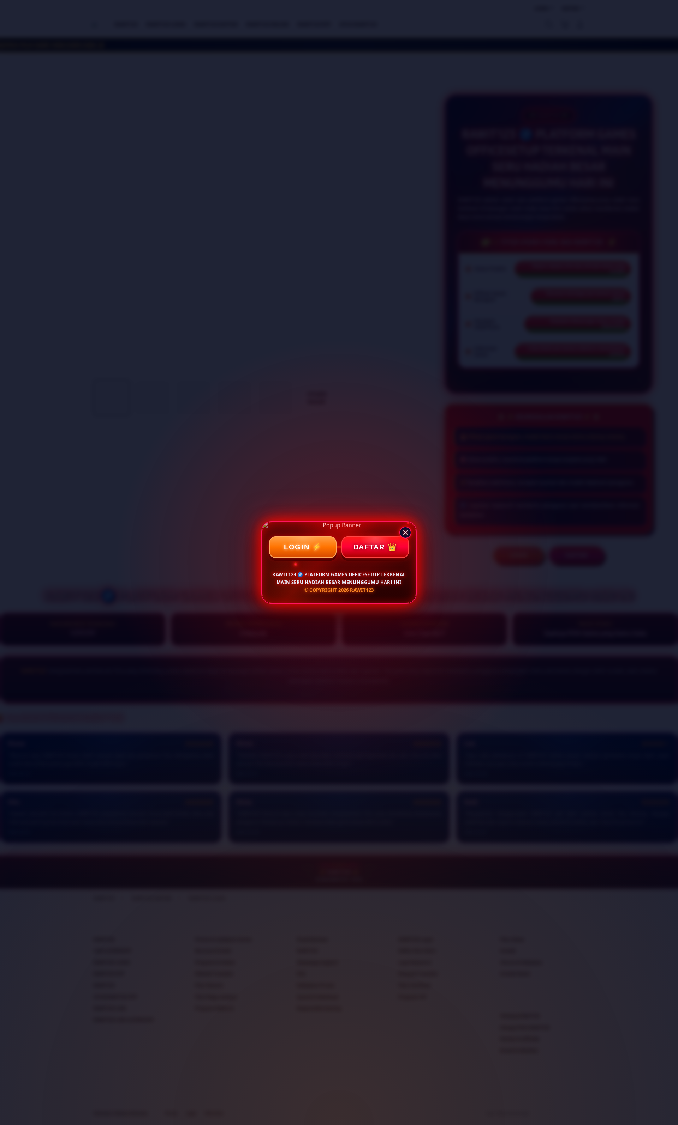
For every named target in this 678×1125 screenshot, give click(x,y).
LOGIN (297, 547)
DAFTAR (369, 547)
